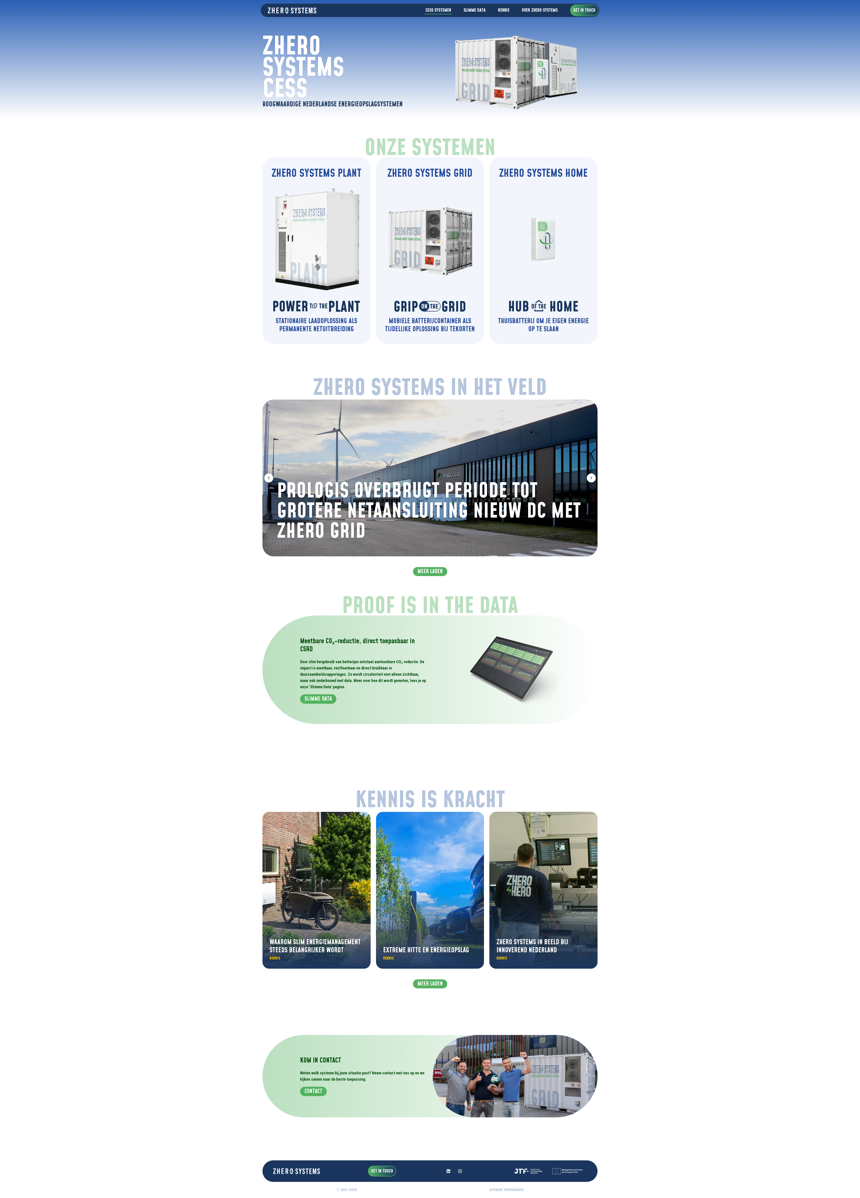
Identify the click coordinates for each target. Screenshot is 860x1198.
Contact (313, 1091)
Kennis (503, 10)
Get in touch (584, 10)
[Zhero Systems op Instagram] (460, 1171)
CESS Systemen (438, 10)
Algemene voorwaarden (506, 1189)
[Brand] (290, 10)
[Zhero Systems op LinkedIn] (448, 1171)
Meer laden (430, 571)
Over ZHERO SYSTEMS (540, 10)
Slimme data (475, 10)
